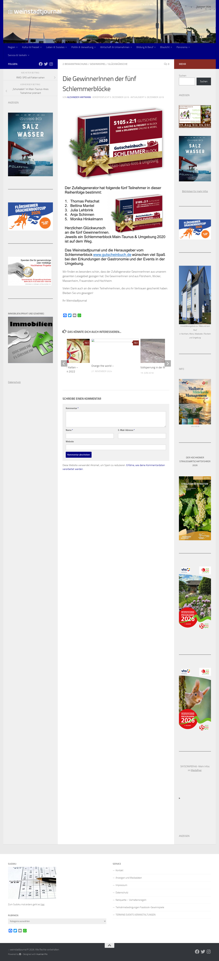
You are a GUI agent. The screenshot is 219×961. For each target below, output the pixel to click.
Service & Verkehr (17, 55)
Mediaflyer (196, 770)
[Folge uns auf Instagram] (51, 64)
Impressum (121, 885)
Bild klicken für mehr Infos (195, 191)
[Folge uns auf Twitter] (46, 64)
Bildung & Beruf (144, 47)
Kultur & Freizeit (30, 47)
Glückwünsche (117, 64)
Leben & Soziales (55, 47)
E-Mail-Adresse (126, 430)
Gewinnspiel (98, 64)
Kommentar (72, 408)
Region (11, 47)
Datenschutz (122, 892)
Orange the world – (102, 365)
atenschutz (15, 382)
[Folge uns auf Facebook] (41, 64)
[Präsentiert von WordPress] (20, 954)
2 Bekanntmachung (75, 64)
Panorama (182, 47)
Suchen (182, 75)
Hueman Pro (41, 954)
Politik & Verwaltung (82, 47)
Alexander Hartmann (79, 97)
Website (70, 441)
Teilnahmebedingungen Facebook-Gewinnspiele (140, 907)
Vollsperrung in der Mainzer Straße (160, 367)
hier (43, 904)
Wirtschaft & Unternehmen (115, 47)
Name (69, 430)
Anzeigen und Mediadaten (129, 877)
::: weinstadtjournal (35, 11)
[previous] (64, 363)
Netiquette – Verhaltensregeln (131, 900)
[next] (167, 363)
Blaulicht (165, 47)
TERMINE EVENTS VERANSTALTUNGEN (136, 914)
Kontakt (119, 870)
